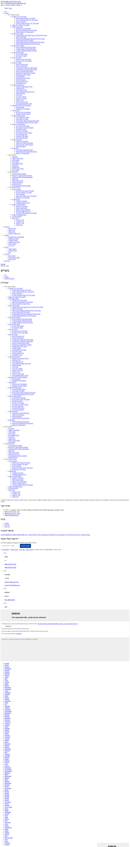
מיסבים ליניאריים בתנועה (23, 114)
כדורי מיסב (15, 218)
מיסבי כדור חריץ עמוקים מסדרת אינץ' (27, 20)
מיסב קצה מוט (20, 107)
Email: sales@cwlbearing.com (17, 3)
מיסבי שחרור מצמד (17, 158)
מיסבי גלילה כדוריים (18, 52)
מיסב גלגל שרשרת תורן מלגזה (24, 143)
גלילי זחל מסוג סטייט (22, 81)
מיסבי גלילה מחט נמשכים (23, 74)
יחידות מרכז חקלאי (17, 182)
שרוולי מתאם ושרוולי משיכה (24, 86)
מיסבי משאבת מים (17, 163)
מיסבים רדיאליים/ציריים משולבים (25, 73)
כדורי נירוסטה (20, 223)
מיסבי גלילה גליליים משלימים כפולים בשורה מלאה (30, 39)
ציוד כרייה (11, 245)
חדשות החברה (12, 250)
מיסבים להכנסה (20, 93)
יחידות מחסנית (20, 88)
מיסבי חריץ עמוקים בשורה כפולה (25, 18)
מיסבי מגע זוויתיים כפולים (23, 28)
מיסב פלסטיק (16, 199)
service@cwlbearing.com (12, 585)
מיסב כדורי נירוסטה (21, 206)
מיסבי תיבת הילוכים (18, 168)
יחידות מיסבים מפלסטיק (23, 203)
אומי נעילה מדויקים (21, 134)
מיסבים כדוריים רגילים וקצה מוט (21, 105)
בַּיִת (6, 11)
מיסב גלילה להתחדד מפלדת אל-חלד (26, 213)
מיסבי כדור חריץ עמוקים (19, 16)
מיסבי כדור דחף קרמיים (23, 198)
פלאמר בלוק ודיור (21, 97)
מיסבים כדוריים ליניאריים (23, 112)
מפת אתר (22, 549)
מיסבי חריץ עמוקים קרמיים (24, 192)
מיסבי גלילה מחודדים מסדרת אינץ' (26, 47)
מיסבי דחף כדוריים (21, 56)
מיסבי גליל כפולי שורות (22, 117)
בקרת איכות (12, 259)
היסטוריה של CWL (14, 257)
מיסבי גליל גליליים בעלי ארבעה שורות (27, 122)
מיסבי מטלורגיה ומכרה (18, 115)
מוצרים (7, 13)
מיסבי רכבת (15, 170)
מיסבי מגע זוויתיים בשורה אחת (25, 32)
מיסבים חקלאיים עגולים (19, 174)
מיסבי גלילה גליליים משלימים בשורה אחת (28, 44)
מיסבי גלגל (15, 165)
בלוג (9, 252)
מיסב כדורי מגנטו (21, 21)
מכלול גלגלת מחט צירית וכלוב (24, 71)
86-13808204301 (10, 600)
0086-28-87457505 (10, 564)
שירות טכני (11, 230)
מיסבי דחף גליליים (21, 37)
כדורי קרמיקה (20, 220)
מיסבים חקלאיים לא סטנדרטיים (21, 186)
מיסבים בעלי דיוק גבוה (18, 124)
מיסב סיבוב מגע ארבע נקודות (24, 150)
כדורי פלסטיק (20, 221)
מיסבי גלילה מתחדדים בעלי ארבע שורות (27, 121)
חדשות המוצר (12, 249)
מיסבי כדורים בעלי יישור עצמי (20, 25)
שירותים (7, 227)
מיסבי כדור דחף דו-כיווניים (23, 59)
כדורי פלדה (19, 225)
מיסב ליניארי (15, 110)
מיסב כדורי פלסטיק (21, 201)
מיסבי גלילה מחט (21, 80)
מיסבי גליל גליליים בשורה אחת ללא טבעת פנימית (30, 42)
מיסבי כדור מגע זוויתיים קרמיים (25, 191)
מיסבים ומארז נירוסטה (18, 204)
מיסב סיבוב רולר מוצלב (22, 153)
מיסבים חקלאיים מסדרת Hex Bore (22, 177)
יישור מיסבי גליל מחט (22, 64)
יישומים (7, 235)
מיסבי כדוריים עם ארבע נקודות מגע (26, 30)
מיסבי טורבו (15, 162)
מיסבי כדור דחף (16, 57)
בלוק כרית (19, 95)
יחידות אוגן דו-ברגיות (22, 102)
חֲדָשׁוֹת (7, 247)
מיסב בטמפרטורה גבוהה (19, 215)
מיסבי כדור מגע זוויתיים (22, 126)
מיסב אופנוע (15, 167)
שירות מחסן (11, 232)
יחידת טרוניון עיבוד (17, 180)
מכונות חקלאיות (13, 240)
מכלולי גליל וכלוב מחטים (23, 78)
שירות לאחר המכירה (14, 233)
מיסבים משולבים (21, 146)
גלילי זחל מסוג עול (21, 83)
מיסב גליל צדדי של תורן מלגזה (24, 145)
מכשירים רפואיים (13, 239)
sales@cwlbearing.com (11, 515)
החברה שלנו (11, 256)
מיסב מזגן (15, 156)
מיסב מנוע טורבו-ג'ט (22, 138)
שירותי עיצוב (12, 228)
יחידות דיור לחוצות (21, 98)
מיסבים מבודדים (17, 216)
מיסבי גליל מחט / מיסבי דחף (24, 133)
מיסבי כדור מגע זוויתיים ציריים (24, 127)
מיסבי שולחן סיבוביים (22, 136)
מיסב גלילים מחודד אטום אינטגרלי (26, 49)
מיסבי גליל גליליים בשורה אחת (24, 40)
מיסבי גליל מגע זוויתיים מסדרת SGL (26, 69)
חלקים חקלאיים (16, 184)
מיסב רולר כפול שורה (22, 119)
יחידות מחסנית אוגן (21, 90)
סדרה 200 (15, 179)
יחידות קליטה (20, 100)
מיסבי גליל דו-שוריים (22, 131)
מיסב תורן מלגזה (17, 139)
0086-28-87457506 (10, 567)
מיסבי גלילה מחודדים (18, 45)
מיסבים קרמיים (16, 189)
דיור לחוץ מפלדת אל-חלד (23, 211)
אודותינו (7, 254)
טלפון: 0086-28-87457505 (13, 1)
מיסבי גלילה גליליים (17, 33)
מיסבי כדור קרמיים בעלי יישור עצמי (26, 196)
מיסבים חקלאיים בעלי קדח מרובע (22, 175)
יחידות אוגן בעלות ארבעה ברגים (25, 92)
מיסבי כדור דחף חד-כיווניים (24, 61)
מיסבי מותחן (15, 160)
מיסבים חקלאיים (9, 278)
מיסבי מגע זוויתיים (17, 27)
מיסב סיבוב (15, 148)
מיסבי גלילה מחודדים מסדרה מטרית (26, 51)
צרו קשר (7, 261)
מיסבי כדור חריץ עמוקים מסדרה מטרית (27, 23)
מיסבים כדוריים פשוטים (23, 109)
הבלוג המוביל (14, 549)
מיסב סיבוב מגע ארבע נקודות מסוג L (26, 151)
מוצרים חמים (29, 549)
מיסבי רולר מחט (16, 63)
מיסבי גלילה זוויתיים (21, 66)
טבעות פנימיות (20, 76)
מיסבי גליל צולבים (21, 129)
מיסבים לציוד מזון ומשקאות (16, 237)
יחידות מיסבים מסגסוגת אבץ (24, 104)
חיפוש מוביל (5, 549)
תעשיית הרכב (12, 244)
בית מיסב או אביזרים (18, 85)
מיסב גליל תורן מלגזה (22, 141)
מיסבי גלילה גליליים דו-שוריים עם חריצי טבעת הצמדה (31, 35)
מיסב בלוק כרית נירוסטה (23, 209)
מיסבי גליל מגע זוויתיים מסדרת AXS (26, 68)
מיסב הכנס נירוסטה (21, 208)
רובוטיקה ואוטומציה (14, 242)
